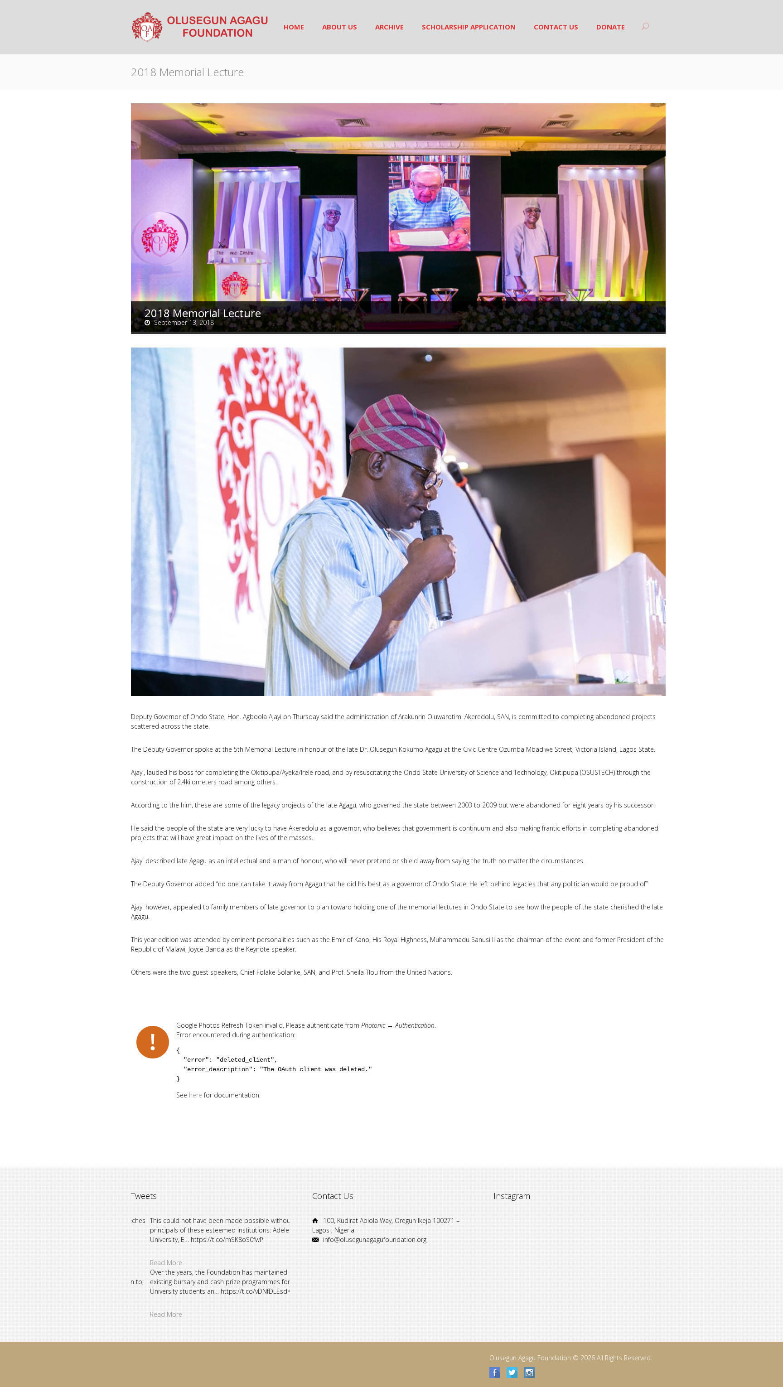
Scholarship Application (469, 26)
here (195, 1095)
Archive (389, 26)
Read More (147, 1262)
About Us (339, 26)
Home (294, 26)
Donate (610, 26)
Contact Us (556, 26)
